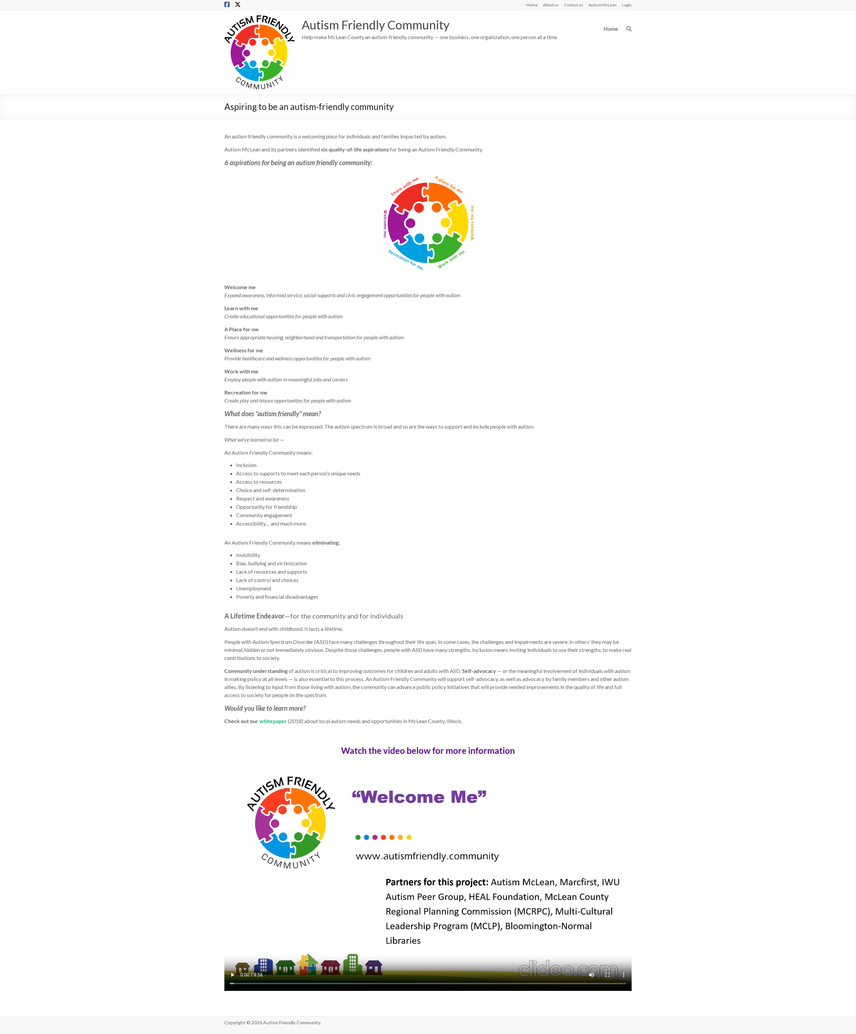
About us (551, 4)
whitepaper (273, 721)
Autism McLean (602, 4)
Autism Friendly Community (375, 24)
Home (532, 4)
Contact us (573, 4)
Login (627, 4)
